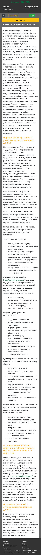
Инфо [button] (32, 15)
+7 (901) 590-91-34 (8, 10)
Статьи (5, 548)
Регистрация (29, 7)
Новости (25, 546)
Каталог (5, 542)
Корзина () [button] (14, 15)
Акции (24, 544)
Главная (6, 7)
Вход (36, 7)
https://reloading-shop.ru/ (14, 280)
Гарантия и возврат (10, 546)
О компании (26, 548)
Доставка (6, 544)
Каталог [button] (20, 20)
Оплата (24, 542)
